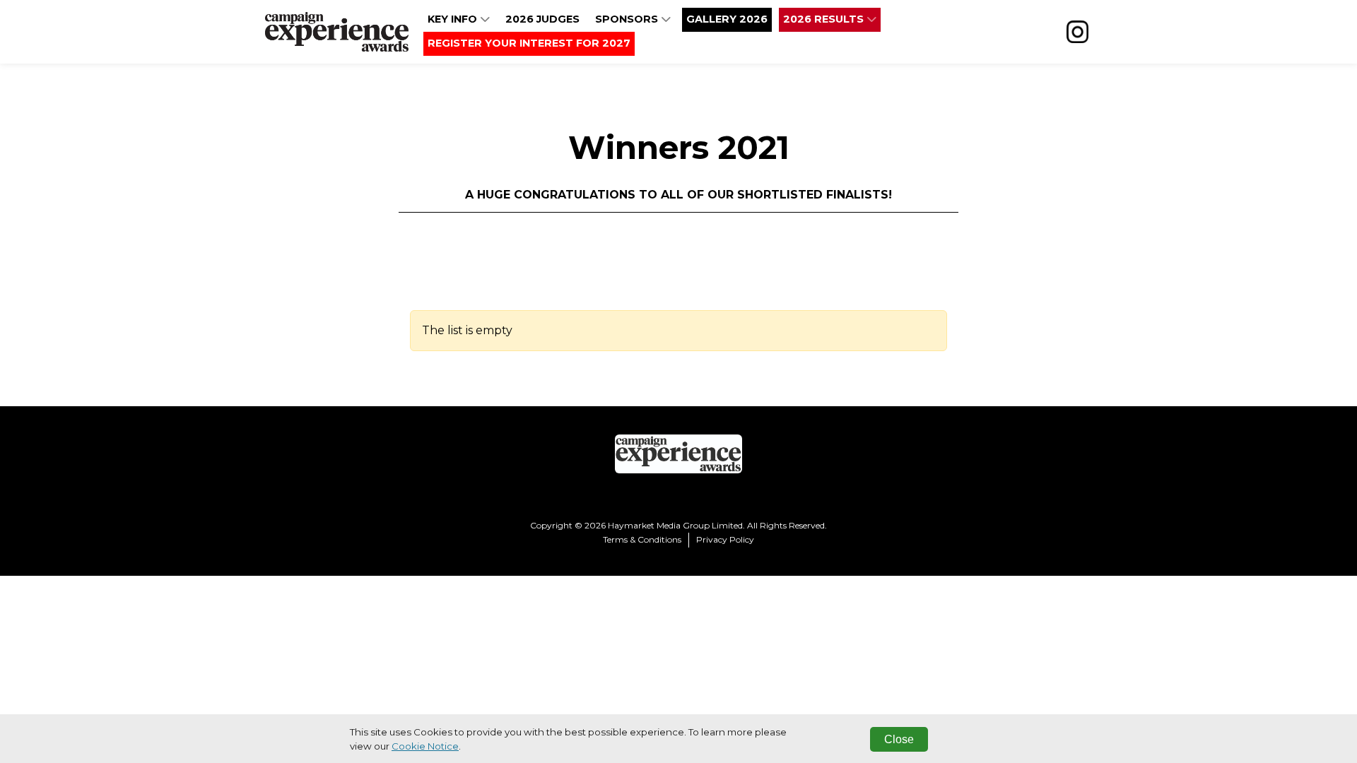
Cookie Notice (425, 746)
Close (899, 739)
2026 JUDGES (542, 19)
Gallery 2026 (727, 19)
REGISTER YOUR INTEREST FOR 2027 (529, 43)
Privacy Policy (725, 539)
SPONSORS (628, 19)
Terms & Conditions (642, 539)
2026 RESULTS (825, 19)
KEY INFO (454, 19)
